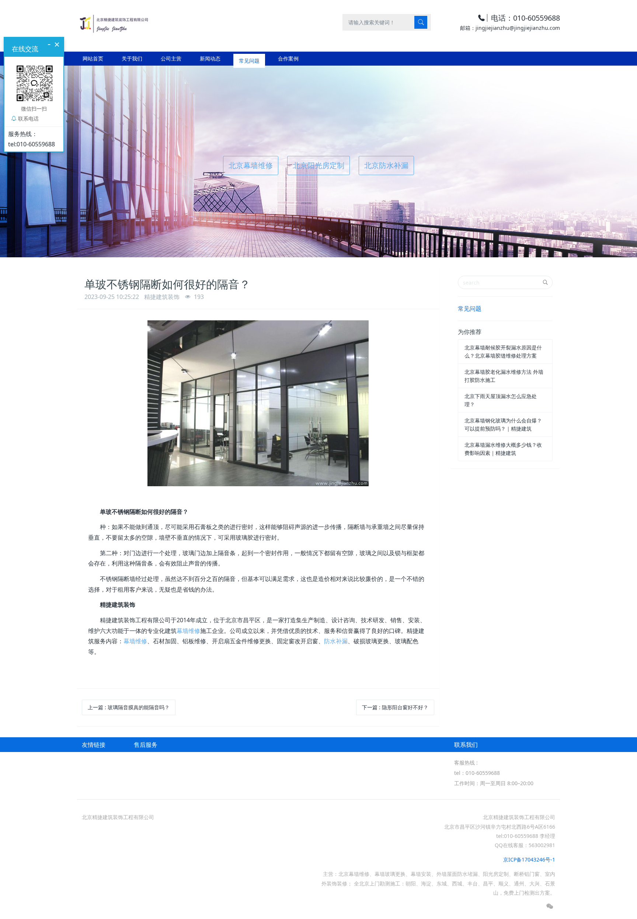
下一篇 (395, 707)
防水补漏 (336, 641)
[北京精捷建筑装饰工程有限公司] (113, 21)
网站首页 (93, 58)
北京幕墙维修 (251, 165)
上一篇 (129, 707)
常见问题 (469, 308)
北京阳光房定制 (318, 165)
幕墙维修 (188, 631)
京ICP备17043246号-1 (529, 859)
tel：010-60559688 (477, 772)
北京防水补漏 (386, 165)
